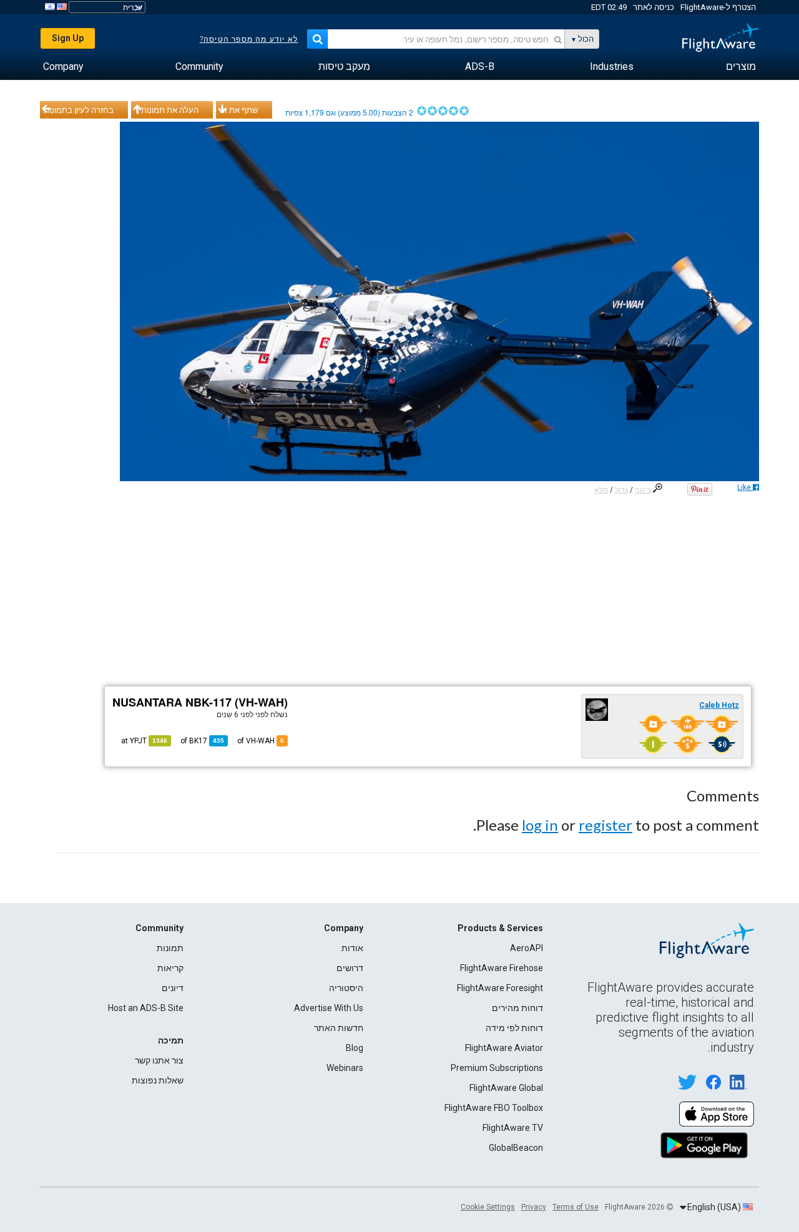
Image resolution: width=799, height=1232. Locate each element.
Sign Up (68, 38)
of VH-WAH (260, 740)
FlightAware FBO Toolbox (493, 1108)
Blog (354, 1048)
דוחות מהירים (517, 1008)
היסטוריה (346, 988)
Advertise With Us (328, 1008)
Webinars (344, 1068)
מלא (601, 490)
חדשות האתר (338, 1028)
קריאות (170, 968)
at (144, 740)
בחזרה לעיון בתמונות (79, 110)
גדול (621, 490)
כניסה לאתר (653, 7)
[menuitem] (741, 67)
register (605, 825)
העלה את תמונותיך (167, 110)
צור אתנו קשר (159, 1060)
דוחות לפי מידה (514, 1028)
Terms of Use (575, 1207)
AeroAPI (526, 948)
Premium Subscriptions (497, 1068)
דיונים (173, 988)
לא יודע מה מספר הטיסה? (249, 39)
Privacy (533, 1207)
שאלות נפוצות (158, 1080)
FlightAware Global (506, 1088)
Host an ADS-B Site (146, 1008)
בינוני (643, 490)
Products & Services (500, 928)
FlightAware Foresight (500, 988)
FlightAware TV (513, 1128)
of (202, 740)
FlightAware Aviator (504, 1048)
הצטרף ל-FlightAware (718, 7)
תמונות (170, 948)
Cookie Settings (488, 1207)
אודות (352, 948)
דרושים (349, 968)
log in (540, 825)
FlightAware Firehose (501, 968)
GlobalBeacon (516, 1148)
